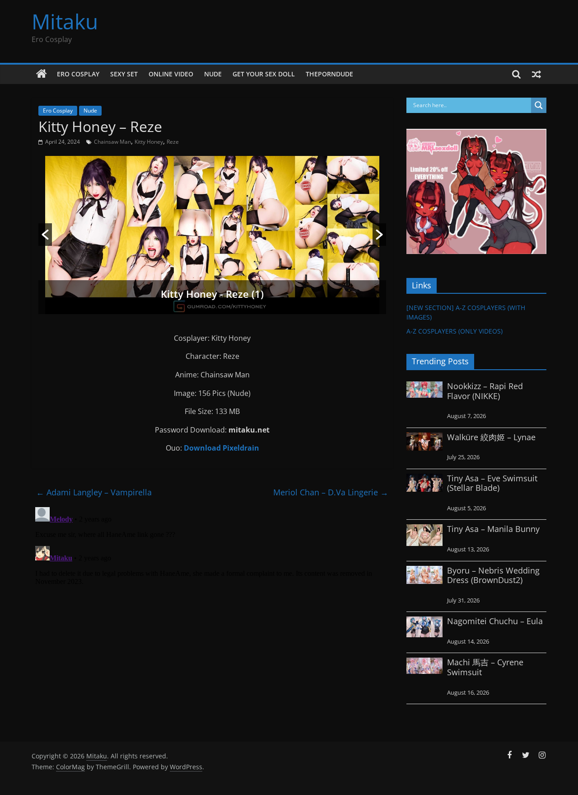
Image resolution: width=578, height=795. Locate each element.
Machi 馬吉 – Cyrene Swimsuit (485, 667)
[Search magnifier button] (538, 105)
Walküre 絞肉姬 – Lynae (491, 437)
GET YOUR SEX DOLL (264, 74)
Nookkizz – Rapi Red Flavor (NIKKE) (485, 391)
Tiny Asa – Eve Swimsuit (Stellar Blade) (492, 483)
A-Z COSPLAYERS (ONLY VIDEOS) (454, 331)
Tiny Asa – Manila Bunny (493, 528)
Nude (213, 74)
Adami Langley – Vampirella (94, 492)
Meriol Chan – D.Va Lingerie (330, 492)
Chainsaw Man (112, 142)
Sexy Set (124, 74)
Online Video (171, 74)
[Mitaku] (41, 74)
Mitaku (65, 21)
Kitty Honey (149, 142)
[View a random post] (536, 74)
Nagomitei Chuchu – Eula (495, 621)
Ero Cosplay (78, 74)
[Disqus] (212, 616)
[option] (212, 235)
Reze (173, 142)
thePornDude (329, 74)
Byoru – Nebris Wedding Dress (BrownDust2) (493, 575)
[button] (45, 234)
